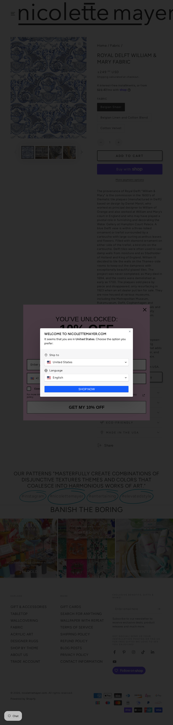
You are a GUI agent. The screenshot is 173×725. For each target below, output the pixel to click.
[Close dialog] (129, 331)
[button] (86, 362)
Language (56, 370)
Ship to (54, 355)
